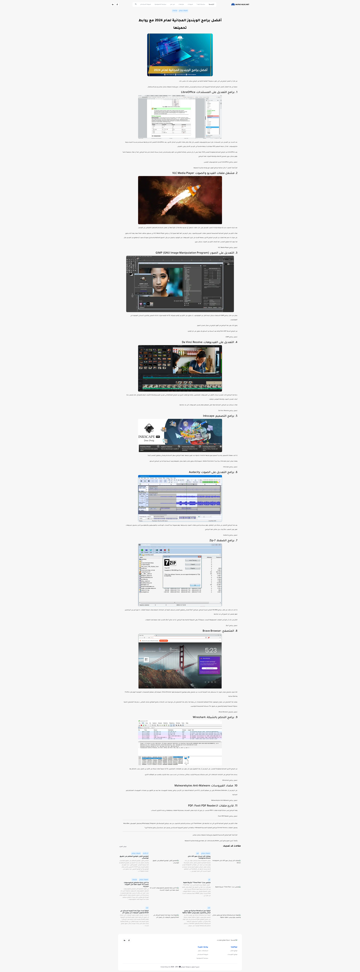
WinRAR (215, 610)
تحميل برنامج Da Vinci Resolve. (227, 411)
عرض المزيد (123, 846)
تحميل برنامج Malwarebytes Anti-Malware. (224, 800)
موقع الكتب (233, 951)
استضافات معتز (203, 951)
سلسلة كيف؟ (201, 4)
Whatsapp (145, 823)
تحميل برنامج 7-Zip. (231, 625)
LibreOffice (188, 92)
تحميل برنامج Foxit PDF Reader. (227, 816)
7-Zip (213, 540)
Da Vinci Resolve (192, 342)
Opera (235, 696)
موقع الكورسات (232, 954)
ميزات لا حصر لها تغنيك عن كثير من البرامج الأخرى (219, 237)
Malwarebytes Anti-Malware (192, 785)
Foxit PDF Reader (205, 805)
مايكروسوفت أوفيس (200, 142)
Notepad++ (197, 828)
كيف (197, 853)
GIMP (159, 253)
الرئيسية (211, 4)
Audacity (194, 472)
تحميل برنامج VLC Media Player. (227, 247)
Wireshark (199, 717)
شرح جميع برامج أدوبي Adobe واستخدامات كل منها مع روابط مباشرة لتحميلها (209, 841)
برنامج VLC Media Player (161, 233)
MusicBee (126, 823)
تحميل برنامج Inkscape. (230, 467)
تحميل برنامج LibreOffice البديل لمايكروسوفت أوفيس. (220, 162)
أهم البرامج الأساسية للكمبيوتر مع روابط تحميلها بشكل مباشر (212, 835)
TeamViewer (198, 823)
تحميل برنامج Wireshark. (229, 780)
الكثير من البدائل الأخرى (174, 142)
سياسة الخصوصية (160, 4)
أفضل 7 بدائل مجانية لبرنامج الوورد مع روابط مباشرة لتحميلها (212, 168)
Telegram (153, 823)
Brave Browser (212, 631)
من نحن (172, 4)
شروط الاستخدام (145, 4)
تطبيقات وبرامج (183, 10)
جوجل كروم (222, 692)
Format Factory (222, 828)
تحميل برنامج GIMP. (231, 337)
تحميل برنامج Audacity (230, 535)
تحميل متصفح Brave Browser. (227, 712)
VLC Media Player (183, 173)
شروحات (190, 4)
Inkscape (208, 416)
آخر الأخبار (145, 853)
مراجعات (181, 4)
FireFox (127, 692)
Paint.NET (223, 331)
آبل (209, 879)
